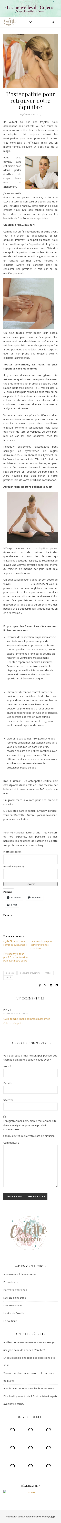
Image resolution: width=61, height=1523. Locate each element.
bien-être (10, 972)
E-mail (13, 866)
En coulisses (10, 1282)
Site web (8, 1100)
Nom (12, 851)
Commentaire (11, 1142)
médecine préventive (30, 972)
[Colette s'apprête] (10, 22)
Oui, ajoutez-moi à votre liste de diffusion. (30, 1135)
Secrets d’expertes (14, 1297)
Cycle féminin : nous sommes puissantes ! (15, 943)
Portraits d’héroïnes (15, 1290)
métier (48, 972)
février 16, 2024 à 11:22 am (15, 1013)
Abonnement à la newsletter (19, 1274)
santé (8, 977)
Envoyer (30, 884)
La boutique (10, 1321)
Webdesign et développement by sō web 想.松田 (30, 1516)
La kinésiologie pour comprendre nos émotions (41, 945)
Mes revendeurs (13, 1305)
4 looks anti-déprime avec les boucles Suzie (28, 1388)
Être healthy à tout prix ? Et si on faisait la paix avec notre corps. (15, 957)
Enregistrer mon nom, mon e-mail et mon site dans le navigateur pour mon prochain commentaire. (30, 1125)
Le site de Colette (13, 1313)
